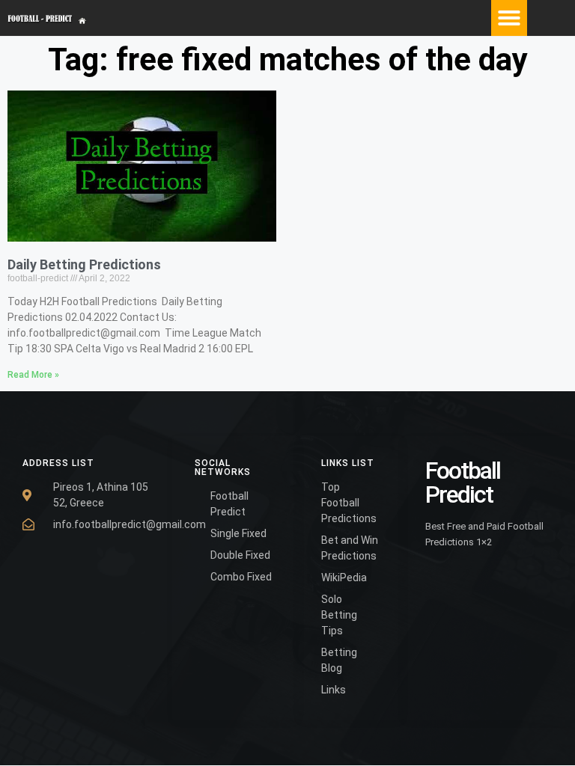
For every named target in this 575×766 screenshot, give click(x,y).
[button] (509, 18)
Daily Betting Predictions (84, 264)
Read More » (33, 375)
